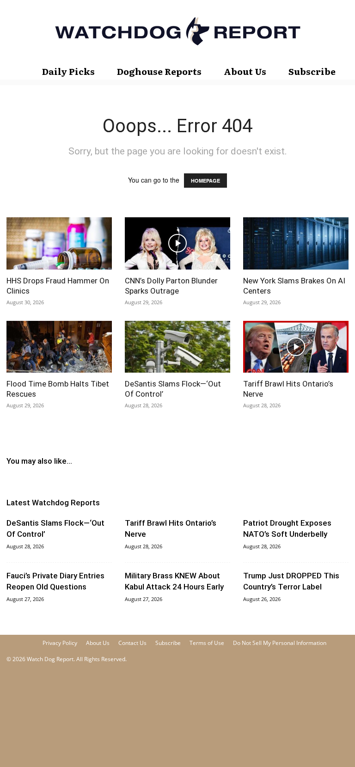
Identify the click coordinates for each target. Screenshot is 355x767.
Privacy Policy (60, 643)
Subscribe (312, 71)
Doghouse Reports (159, 71)
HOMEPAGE (205, 180)
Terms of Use (207, 643)
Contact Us (132, 643)
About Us (245, 71)
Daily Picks (68, 71)
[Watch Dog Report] (177, 31)
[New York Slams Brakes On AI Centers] (296, 243)
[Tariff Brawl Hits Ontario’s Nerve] (296, 347)
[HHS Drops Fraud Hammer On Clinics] (59, 243)
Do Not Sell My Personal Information (279, 643)
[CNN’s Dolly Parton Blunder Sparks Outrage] (177, 243)
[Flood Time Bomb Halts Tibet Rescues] (59, 347)
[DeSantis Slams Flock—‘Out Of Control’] (177, 347)
